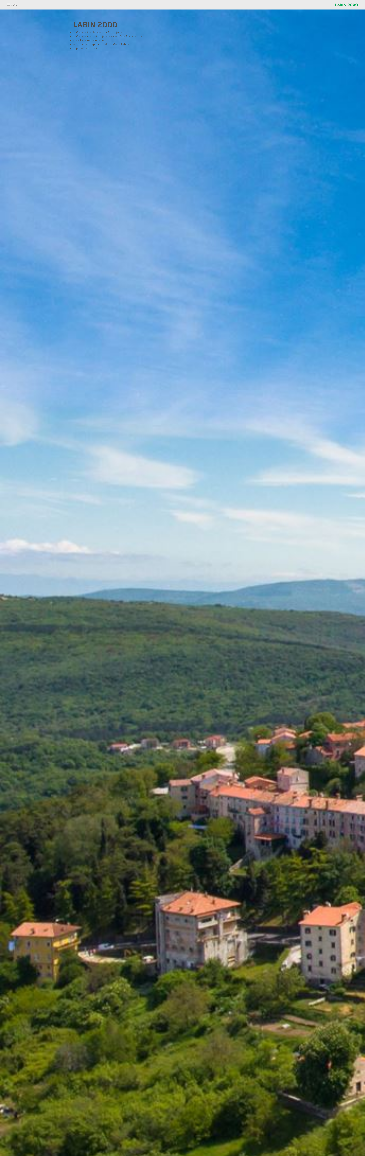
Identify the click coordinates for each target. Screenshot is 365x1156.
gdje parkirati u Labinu (86, 48)
